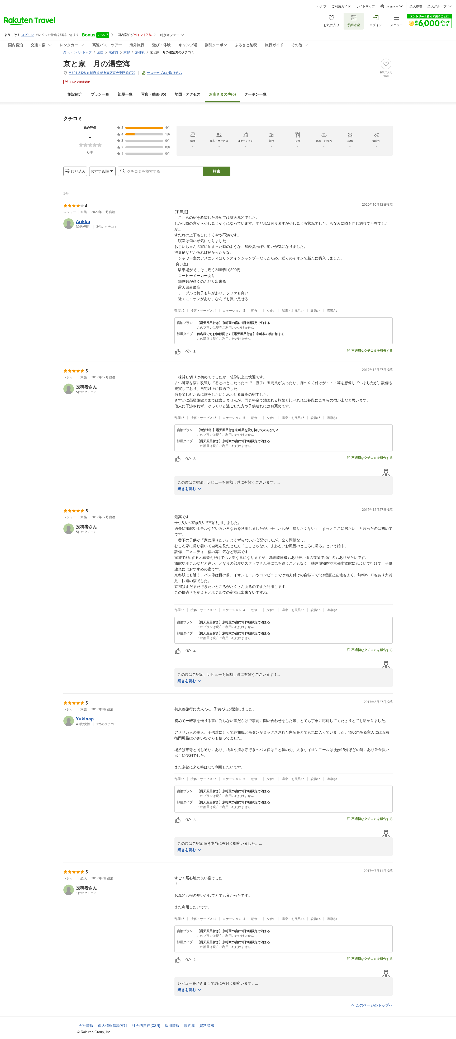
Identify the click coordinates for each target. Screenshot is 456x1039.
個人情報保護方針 (112, 1025)
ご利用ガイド (341, 6)
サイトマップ (365, 6)
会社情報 (86, 1025)
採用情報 (172, 1025)
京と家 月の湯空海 (96, 63)
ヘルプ (321, 6)
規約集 (189, 1025)
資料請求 (207, 1025)
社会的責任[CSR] (146, 1025)
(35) (153, 94)
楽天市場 (416, 6)
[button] (116, 223)
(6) (222, 94)
